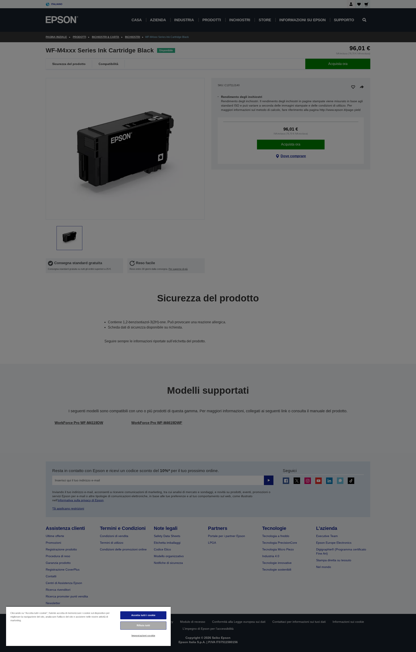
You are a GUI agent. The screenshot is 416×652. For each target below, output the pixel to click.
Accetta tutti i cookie (143, 615)
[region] (88, 626)
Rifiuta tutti (143, 625)
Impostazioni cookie (143, 635)
